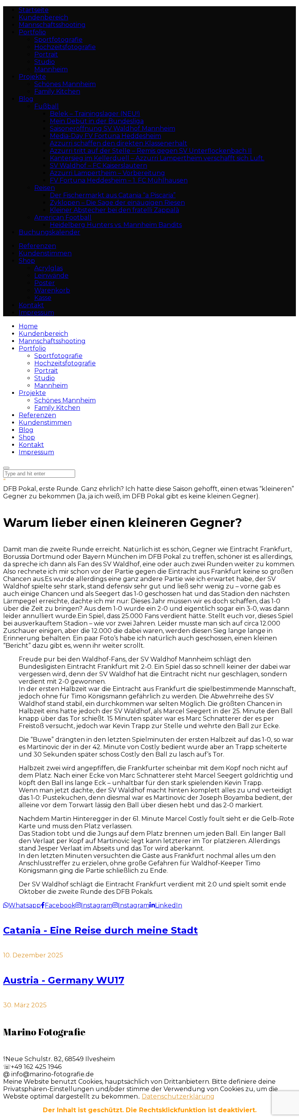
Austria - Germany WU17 (63, 980)
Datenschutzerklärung (178, 1096)
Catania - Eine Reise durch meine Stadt (100, 930)
